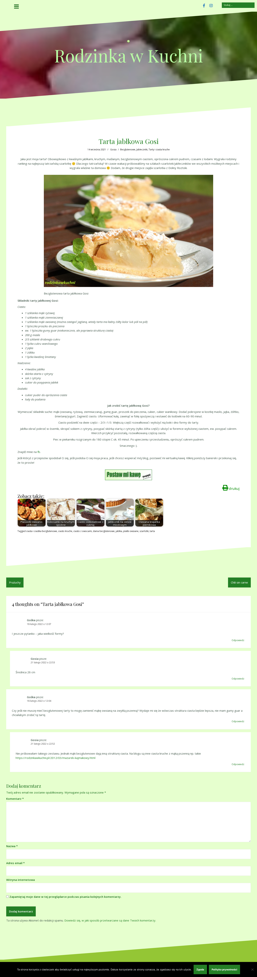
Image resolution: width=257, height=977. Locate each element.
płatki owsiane (130, 531)
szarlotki (144, 531)
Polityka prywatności (224, 969)
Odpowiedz (238, 640)
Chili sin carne (239, 582)
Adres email (15, 863)
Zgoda (200, 969)
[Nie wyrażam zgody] (252, 969)
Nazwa (12, 846)
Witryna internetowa (20, 880)
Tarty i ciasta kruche (159, 149)
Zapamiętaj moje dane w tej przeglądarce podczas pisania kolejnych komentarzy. (65, 897)
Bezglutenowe (127, 149)
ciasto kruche (65, 531)
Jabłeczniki (142, 149)
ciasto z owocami (82, 531)
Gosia (113, 149)
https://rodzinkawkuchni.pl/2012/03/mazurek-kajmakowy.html (55, 758)
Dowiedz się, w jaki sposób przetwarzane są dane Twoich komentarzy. (110, 920)
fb (38, 452)
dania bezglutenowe (104, 531)
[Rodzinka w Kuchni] (128, 42)
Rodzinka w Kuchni (128, 55)
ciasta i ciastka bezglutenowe (41, 531)
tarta (152, 531)
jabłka (119, 531)
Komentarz (15, 798)
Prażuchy (15, 582)
